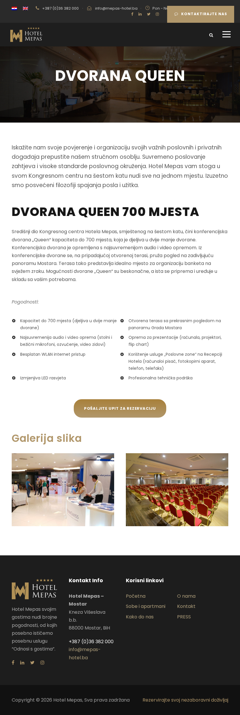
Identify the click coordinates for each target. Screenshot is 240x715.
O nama (186, 596)
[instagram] (157, 14)
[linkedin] (140, 14)
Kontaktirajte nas (204, 13)
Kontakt (186, 606)
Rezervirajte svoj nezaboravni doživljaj (185, 700)
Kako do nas (140, 616)
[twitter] (148, 14)
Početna (135, 596)
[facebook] (132, 14)
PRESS (184, 616)
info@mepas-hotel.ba (116, 8)
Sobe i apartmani (145, 606)
